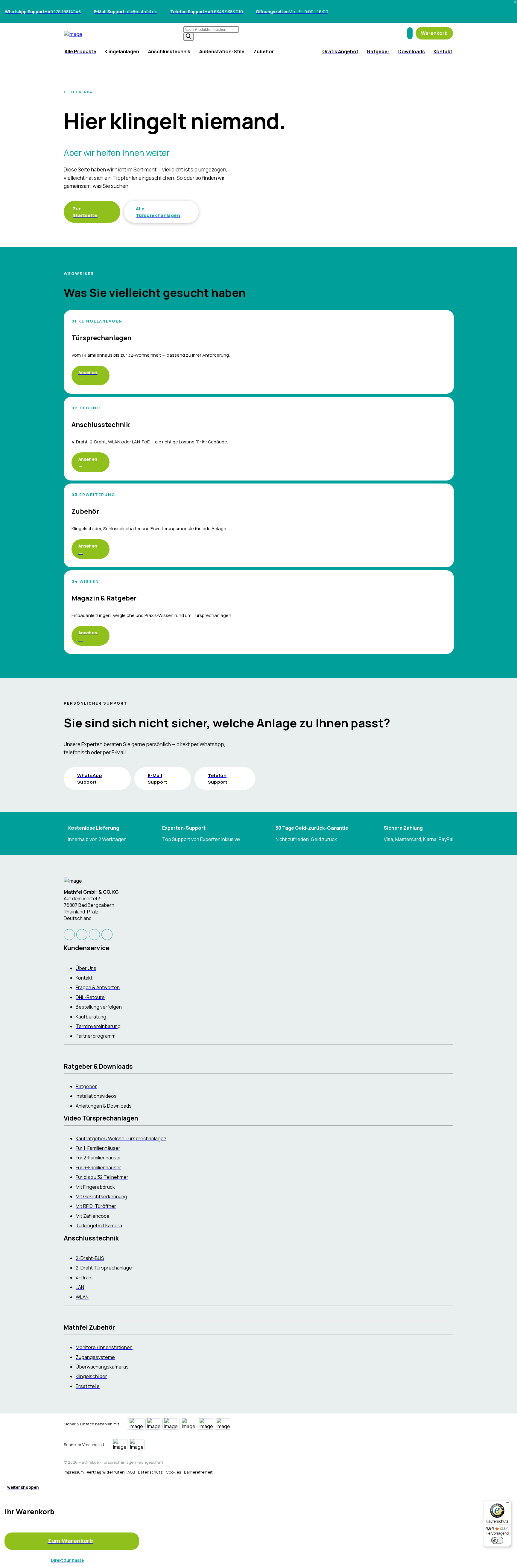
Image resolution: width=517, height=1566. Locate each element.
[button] (434, 33)
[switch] (497, 1540)
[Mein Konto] (410, 33)
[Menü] (507, 1503)
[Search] (188, 37)
